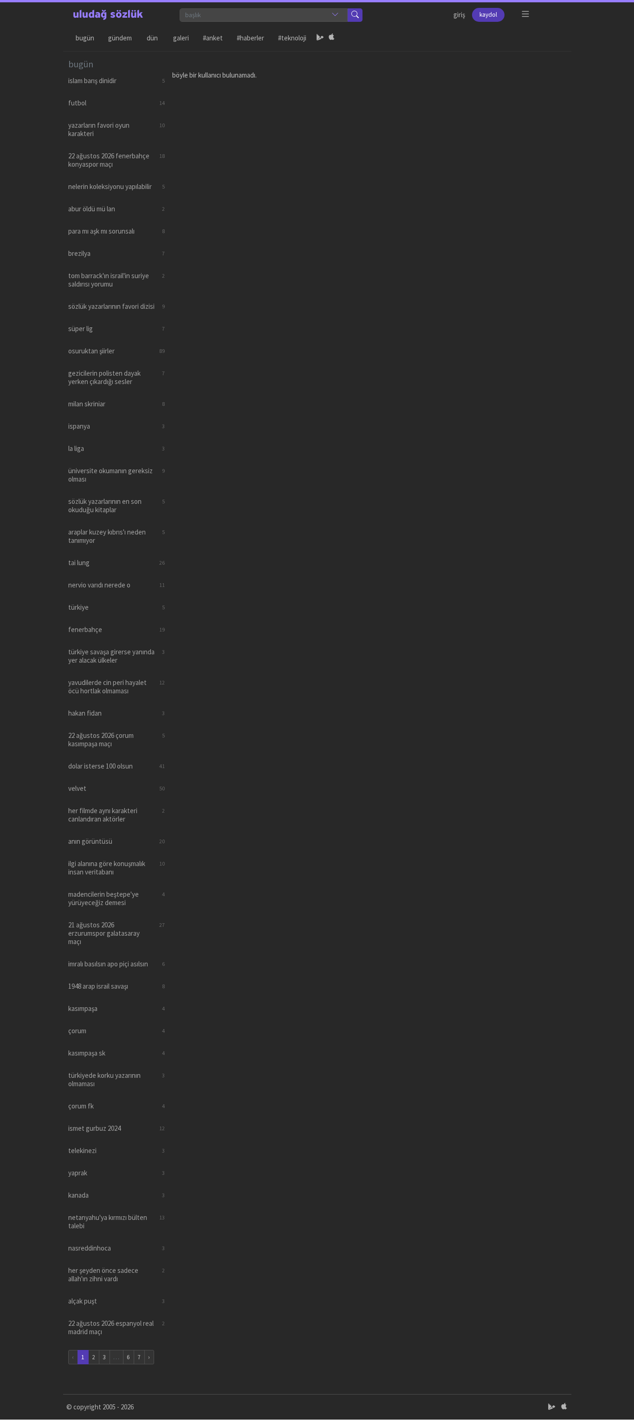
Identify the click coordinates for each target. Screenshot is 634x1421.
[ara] (355, 15)
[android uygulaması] (320, 38)
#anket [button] (213, 37)
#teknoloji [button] (292, 37)
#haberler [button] (250, 37)
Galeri (181, 37)
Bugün (85, 37)
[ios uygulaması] (331, 38)
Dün (152, 37)
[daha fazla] (526, 14)
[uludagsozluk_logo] (108, 15)
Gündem (120, 37)
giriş (459, 14)
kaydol (488, 15)
